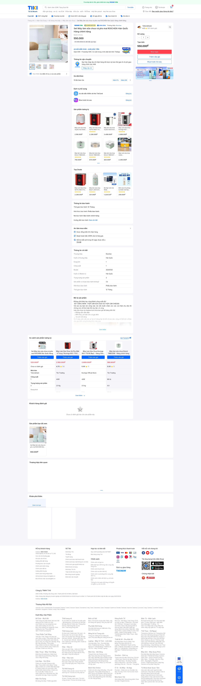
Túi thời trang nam (68, 676)
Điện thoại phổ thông (45, 656)
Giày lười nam (66, 660)
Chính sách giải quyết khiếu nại (74, 564)
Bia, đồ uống (42, 643)
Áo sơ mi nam (74, 635)
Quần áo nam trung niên (73, 641)
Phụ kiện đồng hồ (97, 637)
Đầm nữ (68, 620)
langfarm (44, 609)
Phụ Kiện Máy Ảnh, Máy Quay (150, 654)
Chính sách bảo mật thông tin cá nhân (76, 562)
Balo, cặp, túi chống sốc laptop (100, 621)
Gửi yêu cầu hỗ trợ (41, 558)
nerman (124, 607)
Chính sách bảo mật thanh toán (74, 559)
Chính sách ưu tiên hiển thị (99, 571)
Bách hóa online (124, 629)
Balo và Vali (92, 618)
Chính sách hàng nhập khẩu (44, 573)
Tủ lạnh (147, 622)
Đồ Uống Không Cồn (99, 677)
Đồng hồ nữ (98, 636)
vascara (38, 607)
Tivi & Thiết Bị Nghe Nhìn (125, 633)
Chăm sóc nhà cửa (47, 648)
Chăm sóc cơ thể (45, 666)
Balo (89, 620)
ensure (72, 607)
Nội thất (97, 657)
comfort (155, 607)
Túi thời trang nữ (68, 668)
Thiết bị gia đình (52, 681)
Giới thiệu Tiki (69, 552)
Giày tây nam (75, 660)
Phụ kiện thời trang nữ (94, 628)
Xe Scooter (130, 672)
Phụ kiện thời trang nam (99, 629)
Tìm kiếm (130, 7)
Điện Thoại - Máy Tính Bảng (46, 652)
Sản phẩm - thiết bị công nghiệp (127, 631)
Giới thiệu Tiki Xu (70, 569)
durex (77, 607)
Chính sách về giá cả (97, 562)
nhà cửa (76, 11)
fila (58, 609)
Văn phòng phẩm (130, 679)
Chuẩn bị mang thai (45, 631)
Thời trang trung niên (72, 627)
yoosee (140, 607)
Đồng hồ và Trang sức (96, 633)
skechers (97, 607)
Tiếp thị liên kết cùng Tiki (73, 572)
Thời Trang (131, 620)
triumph (107, 607)
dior (42, 607)
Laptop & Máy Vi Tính (128, 631)
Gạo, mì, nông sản (45, 641)
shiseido (38, 609)
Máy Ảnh (157, 664)
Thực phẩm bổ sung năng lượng (153, 645)
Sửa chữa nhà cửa (97, 656)
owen (67, 607)
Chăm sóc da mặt (41, 663)
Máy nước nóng (152, 626)
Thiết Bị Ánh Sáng (153, 656)
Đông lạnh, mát (48, 640)
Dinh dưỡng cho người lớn (46, 627)
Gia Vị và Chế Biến (97, 673)
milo (92, 607)
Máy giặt (147, 624)
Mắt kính (104, 628)
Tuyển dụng (69, 557)
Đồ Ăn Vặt (95, 675)
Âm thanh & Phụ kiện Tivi (148, 620)
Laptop (105, 648)
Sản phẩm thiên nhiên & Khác (46, 669)
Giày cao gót (66, 649)
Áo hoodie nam (70, 636)
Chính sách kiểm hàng (42, 566)
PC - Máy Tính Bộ (96, 648)
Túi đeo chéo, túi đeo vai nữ (70, 671)
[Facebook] (143, 552)
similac (150, 607)
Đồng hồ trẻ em (108, 637)
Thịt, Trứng (45, 636)
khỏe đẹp (68, 11)
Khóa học (130, 657)
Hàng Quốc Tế (120, 618)
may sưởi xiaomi (150, 675)
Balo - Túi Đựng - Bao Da (152, 659)
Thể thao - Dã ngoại (123, 624)
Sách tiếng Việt (119, 679)
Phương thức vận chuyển (43, 563)
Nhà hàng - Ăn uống (125, 661)
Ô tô (125, 672)
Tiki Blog (68, 554)
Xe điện (132, 670)
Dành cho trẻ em (45, 645)
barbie (63, 607)
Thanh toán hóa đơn (121, 657)
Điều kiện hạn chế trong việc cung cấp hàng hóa (102, 565)
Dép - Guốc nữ (75, 649)
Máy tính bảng (44, 657)
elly (88, 607)
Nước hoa (42, 673)
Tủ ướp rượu (160, 627)
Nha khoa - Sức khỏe (126, 662)
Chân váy (75, 624)
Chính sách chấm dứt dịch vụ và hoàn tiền (102, 579)
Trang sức (91, 636)
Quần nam (74, 633)
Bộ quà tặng (97, 678)
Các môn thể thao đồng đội (153, 641)
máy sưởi (144, 670)
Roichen (118, 25)
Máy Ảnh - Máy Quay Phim (151, 652)
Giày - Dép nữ (67, 647)
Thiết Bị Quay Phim (152, 662)
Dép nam (71, 661)
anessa (135, 607)
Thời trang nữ (67, 618)
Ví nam (64, 678)
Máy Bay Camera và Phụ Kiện (152, 663)
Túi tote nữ (73, 672)
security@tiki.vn (50, 578)
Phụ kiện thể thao (153, 636)
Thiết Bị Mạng (99, 646)
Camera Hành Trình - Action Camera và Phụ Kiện (152, 657)
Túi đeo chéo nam (72, 678)
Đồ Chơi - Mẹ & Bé (42, 618)
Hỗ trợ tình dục (50, 673)
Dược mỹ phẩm (52, 675)
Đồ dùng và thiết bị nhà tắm (100, 659)
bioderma (83, 607)
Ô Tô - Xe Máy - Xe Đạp (123, 668)
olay (145, 607)
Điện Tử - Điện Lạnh (148, 618)
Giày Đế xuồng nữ (73, 654)
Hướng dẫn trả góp (41, 571)
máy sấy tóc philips (154, 672)
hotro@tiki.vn (51, 576)
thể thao (87, 11)
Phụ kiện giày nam (71, 663)
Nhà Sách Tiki (120, 677)
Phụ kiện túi (80, 672)
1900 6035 (44, 599)
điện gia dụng (47, 11)
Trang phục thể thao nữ (148, 633)
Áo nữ (63, 620)
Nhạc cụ (102, 662)
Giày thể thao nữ (156, 645)
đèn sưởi (150, 670)
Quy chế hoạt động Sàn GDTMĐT (101, 552)
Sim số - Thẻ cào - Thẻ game (130, 664)
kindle (119, 607)
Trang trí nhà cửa (93, 654)
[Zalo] (151, 552)
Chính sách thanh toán (97, 569)
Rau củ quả (42, 638)
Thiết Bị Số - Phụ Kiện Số (124, 639)
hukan (50, 609)
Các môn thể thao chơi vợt (153, 642)
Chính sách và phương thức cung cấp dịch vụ (102, 574)
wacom (129, 607)
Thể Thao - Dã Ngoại (149, 631)
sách (81, 11)
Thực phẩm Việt (51, 638)
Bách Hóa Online (94, 668)
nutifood (113, 607)
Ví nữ (81, 671)
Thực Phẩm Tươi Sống (43, 634)
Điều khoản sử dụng (71, 567)
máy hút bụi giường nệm (152, 677)
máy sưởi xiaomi (155, 677)
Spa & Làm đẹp (127, 659)
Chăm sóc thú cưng (94, 670)
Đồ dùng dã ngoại (153, 635)
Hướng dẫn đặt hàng (42, 561)
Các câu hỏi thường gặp (43, 556)
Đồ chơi (54, 620)
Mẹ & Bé (126, 627)
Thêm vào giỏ (154, 57)
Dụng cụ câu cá (149, 640)
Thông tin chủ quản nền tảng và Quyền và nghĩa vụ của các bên (102, 583)
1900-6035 (44, 552)
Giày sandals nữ (72, 651)
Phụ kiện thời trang (95, 626)
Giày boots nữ (69, 652)
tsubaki (62, 609)
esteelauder (48, 607)
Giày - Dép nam (67, 658)
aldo (102, 607)
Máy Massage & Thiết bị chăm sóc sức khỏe (47, 667)
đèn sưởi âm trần (150, 682)
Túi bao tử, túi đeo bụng (78, 680)
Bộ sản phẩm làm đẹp (47, 674)
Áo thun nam (66, 633)
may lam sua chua (109, 11)
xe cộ (55, 11)
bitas (160, 607)
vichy (54, 609)
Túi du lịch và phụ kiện (99, 620)
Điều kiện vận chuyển (71, 577)
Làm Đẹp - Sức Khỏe (43, 661)
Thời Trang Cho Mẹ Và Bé (43, 620)
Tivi (145, 626)
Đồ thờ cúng (95, 662)
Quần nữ (74, 620)
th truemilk (56, 607)
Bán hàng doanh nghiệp (72, 574)
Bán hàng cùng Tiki (96, 554)
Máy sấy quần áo (150, 627)
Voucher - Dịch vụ (121, 655)
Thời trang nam (67, 631)
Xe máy (120, 672)
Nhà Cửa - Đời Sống (95, 652)
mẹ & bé (61, 11)
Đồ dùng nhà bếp (41, 681)
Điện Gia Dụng (41, 679)
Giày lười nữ (77, 652)
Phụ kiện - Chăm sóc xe (122, 670)
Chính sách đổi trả (41, 568)
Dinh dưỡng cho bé (45, 626)
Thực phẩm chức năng (45, 665)
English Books (125, 681)
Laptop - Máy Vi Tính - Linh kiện (100, 641)
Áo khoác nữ (76, 622)
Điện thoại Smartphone (43, 654)
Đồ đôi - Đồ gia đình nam (75, 638)
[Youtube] (147, 552)
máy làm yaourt (96, 11)
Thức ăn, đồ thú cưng (45, 646)
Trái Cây (38, 636)
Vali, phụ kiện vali (107, 622)
